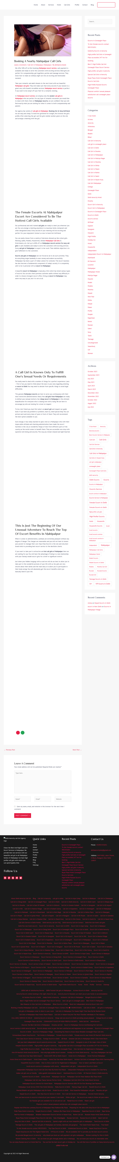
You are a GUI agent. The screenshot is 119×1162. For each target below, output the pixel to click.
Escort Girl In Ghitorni (100, 933)
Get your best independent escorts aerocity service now (37, 1042)
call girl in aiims (58, 898)
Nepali (90, 293)
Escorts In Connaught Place (97, 41)
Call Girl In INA (18, 909)
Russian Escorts (102, 571)
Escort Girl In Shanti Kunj (64, 950)
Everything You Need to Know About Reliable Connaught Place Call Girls (79, 1032)
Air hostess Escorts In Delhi (31, 997)
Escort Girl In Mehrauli (100, 940)
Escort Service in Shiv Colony (74, 981)
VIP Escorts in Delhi (57, 1132)
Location (91, 265)
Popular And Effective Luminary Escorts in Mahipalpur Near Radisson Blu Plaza (41, 1108)
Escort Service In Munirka (103, 971)
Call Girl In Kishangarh (86, 909)
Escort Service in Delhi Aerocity (29, 960)
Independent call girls (68, 1066)
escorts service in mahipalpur (98, 493)
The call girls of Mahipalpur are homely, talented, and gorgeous (56, 1125)
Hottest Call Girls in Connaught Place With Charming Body (94, 1059)
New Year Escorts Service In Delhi (48, 1094)
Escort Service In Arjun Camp (80, 954)
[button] (106, 4)
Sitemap (35, 865)
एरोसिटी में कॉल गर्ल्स (62, 1146)
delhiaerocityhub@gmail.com (101, 850)
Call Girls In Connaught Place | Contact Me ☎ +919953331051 (60, 1008)
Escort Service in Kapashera (104, 967)
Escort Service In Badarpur (101, 954)
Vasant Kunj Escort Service (98, 1128)
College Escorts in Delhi (104, 1018)
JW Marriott (92, 261)
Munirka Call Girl (102, 567)
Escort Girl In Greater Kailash (26, 936)
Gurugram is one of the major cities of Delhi (91, 1042)
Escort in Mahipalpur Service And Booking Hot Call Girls (83, 1025)
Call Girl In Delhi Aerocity (69, 902)
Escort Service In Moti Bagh (83, 971)
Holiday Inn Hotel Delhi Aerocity (78, 1052)
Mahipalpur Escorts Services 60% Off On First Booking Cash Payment (77, 1083)
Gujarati (90, 226)
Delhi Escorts (94, 480)
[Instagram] (13, 877)
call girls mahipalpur (95, 462)
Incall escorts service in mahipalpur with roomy (42, 1066)
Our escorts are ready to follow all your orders (93, 1097)
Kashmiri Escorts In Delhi (30, 1077)
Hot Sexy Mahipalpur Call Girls (101, 1052)
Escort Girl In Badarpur (98, 926)
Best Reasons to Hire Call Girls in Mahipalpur (36, 1004)
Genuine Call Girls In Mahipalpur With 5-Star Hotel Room (88, 1039)
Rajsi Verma (106, 1111)
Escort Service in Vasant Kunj (24, 985)
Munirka (90, 290)
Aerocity (90, 123)
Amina (90, 603)
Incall (108, 526)
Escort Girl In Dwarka (62, 933)
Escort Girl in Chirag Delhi (42, 929)
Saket (90, 328)
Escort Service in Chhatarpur (29, 957)
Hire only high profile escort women (53, 1052)
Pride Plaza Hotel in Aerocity (24, 1111)
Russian (90, 325)
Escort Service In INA (38, 967)
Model (90, 282)
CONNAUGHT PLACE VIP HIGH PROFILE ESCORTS (60, 1021)
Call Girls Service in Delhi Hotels (30, 923)
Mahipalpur (47, 65)
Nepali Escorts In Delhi (102, 603)
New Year (91, 297)
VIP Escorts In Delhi (103, 584)
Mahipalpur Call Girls (53, 241)
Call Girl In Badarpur (89, 898)
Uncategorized (93, 343)
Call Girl (92, 440)
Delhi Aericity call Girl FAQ (52, 923)
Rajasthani (91, 318)
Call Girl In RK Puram (78, 916)
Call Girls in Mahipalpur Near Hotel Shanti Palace (36, 1015)
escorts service (93, 219)
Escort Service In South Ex (95, 981)
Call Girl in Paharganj (102, 912)
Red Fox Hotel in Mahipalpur (37, 716)
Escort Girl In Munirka (44, 943)
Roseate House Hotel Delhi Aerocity (97, 1115)
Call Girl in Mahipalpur (103, 909)
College (90, 187)
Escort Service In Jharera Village (58, 967)
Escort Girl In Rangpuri (54, 947)
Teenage (91, 339)
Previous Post (9, 750)
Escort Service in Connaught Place (74, 957)
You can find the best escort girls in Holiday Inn (59, 1142)
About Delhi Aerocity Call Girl (21, 898)
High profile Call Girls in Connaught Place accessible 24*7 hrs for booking (99, 57)
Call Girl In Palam (93, 169)
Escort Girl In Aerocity (95, 205)
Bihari (90, 137)
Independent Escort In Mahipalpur (99, 254)
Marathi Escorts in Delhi (97, 1087)
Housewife (91, 247)
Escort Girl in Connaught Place (63, 929)
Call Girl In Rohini (93, 173)
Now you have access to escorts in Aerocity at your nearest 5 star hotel (39, 1097)
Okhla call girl (70, 1097)
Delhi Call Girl (84, 1021)
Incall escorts (93, 530)
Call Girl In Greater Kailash (70, 905)
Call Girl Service (94, 444)
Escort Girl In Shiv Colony (83, 950)
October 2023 (92, 371)
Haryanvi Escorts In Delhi (24, 1046)
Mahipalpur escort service (48, 68)
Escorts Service (96, 489)
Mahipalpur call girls (22, 86)
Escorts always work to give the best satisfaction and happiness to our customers (65, 1028)
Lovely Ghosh (45, 1077)
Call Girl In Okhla (93, 165)
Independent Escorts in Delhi (87, 1066)
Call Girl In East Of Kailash (36, 905)
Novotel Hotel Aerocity (96, 1094)
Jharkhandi (91, 258)
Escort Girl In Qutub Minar (20, 947)
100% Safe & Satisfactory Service (32, 990)
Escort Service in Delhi (96, 957)
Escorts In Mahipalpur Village (43, 1032)
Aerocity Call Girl (97, 990)
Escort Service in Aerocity (42, 954)
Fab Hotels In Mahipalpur (36, 648)
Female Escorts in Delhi (98, 507)
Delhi (89, 194)
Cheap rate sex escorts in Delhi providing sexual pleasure (74, 1018)
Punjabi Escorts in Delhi (44, 1111)
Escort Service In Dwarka (18, 964)
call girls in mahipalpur (105, 1008)
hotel (91, 521)
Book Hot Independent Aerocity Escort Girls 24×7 (86, 1004)
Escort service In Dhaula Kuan (95, 960)
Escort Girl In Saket (88, 947)
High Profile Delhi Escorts (67, 985)
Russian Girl (92, 575)
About (43, 5)
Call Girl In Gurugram (88, 905)
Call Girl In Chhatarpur (105, 898)
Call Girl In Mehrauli (21, 912)
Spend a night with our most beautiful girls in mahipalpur (72, 1121)
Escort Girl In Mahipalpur (96, 208)
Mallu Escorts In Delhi (62, 1087)
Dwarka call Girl (57, 1025)
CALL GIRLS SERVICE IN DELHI (22, 1018)
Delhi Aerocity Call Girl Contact (72, 923)
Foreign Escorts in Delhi (51, 1039)
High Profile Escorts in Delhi (30, 1049)
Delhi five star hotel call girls (95, 923)
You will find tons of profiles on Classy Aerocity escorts (95, 1142)
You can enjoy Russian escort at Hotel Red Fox (25, 1142)
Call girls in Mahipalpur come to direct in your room (36, 1011)
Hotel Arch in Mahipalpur (77, 1056)
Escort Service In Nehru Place (22, 974)
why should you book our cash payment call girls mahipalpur (63, 1135)
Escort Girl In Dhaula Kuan (44, 933)
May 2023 (91, 382)
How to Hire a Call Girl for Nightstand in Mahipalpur (59, 1063)
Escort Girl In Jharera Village (97, 936)
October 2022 (92, 400)
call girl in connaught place (97, 144)
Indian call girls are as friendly (26, 1073)
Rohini (90, 321)
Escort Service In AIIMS (60, 954)
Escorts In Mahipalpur (96, 484)
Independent (92, 251)
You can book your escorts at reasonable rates (92, 1139)
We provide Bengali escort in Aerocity (28, 1135)
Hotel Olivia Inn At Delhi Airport (21, 1059)
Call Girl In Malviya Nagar (96, 158)
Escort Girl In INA (80, 936)
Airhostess (91, 126)
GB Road (90, 222)
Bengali (90, 130)
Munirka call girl (101, 1090)
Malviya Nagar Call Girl (79, 1087)
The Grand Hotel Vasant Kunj (89, 1125)
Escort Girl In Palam (98, 943)
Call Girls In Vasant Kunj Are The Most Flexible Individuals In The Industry (79, 1015)
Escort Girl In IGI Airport (64, 936)
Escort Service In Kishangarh (21, 971)
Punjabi (90, 314)
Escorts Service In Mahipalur (98, 498)
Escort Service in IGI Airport (19, 967)
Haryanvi (91, 233)
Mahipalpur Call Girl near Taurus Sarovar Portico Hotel (43, 1080)
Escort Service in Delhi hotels (73, 960)
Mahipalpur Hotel (94, 272)
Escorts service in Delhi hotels (46, 985)
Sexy (89, 332)
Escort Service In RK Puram (41, 978)
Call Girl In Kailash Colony (52, 909)
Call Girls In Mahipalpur (98, 453)
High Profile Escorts (96, 516)
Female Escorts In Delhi (64, 1035)
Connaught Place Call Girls (97, 471)
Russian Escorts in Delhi (88, 1118)
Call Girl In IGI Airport (104, 905)
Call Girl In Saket (93, 176)
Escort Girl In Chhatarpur (23, 929)
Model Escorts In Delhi (96, 562)
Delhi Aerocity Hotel (95, 197)
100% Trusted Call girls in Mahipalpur (58, 990)
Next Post (77, 750)
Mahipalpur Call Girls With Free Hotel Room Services (81, 1080)
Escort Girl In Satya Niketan (24, 950)
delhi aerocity (93, 475)
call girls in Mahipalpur (40, 111)
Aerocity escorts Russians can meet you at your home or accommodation (82, 994)
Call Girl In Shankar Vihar (38, 919)
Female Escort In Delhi (98, 502)
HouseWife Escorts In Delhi (30, 1063)
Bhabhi (90, 134)
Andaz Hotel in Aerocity (51, 997)
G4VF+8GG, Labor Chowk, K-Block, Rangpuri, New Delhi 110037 (102, 857)
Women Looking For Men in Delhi (97, 1135)
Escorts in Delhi (93, 215)
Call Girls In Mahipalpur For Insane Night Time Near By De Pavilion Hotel (80, 1011)
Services (51, 5)
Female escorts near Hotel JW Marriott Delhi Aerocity (93, 1035)
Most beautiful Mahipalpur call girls (82, 1090)
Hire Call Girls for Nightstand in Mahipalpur (88, 1049)
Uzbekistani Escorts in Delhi (77, 1128)
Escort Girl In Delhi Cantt (24, 933)
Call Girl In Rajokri (48, 916)
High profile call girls (95, 512)
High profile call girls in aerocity (99, 71)
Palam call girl (89, 1101)
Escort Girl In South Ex (101, 950)
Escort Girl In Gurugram (46, 936)
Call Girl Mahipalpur (94, 183)
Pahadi (90, 304)
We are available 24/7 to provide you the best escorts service (87, 1132)
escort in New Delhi (94, 607)
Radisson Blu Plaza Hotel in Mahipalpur (40, 693)
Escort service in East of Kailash (39, 964)
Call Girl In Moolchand (37, 912)
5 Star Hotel (93, 426)
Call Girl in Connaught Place (37, 902)
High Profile (92, 236)
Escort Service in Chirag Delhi (51, 957)
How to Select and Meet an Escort (91, 1063)
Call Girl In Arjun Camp (72, 898)
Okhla (90, 300)
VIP (89, 350)
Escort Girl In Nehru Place (63, 943)
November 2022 (93, 396)
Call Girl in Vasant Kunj (105, 919)
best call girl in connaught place (73, 1001)
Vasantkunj (91, 346)
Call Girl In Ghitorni (52, 905)
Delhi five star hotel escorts (27, 926)
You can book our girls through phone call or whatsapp (56, 1139)
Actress (90, 119)
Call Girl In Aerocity (94, 141)
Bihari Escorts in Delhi (60, 1004)
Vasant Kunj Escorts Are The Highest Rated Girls (32, 1132)
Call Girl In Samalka (106, 916)
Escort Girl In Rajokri (38, 947)
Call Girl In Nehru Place (86, 912)
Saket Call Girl (103, 1118)
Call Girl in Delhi (54, 902)
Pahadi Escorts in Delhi (75, 1101)
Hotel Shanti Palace (34, 671)
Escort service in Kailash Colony (82, 967)
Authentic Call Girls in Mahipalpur (72, 997)
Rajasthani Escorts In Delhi (91, 1111)
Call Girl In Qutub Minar (32, 916)
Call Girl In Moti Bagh (54, 912)
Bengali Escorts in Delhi (93, 997)
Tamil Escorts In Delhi (101, 1121)
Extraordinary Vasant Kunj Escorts (24, 1035)
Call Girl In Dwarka (94, 151)
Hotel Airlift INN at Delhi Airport (55, 1056)
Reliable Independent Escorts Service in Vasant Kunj (53, 1115)
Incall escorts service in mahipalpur (96, 539)
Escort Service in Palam (63, 974)
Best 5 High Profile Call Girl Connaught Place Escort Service (40, 1001)
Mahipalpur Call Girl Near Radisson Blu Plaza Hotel (84, 1077)
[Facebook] (5, 877)
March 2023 (92, 389)
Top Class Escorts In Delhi (57, 1128)
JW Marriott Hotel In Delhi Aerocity (96, 1073)
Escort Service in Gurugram (105, 964)
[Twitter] (9, 877)
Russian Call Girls (72, 1118)
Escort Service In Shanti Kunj (53, 981)
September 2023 (93, 375)
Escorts (106, 480)
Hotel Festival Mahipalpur (96, 1056)
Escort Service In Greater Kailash (83, 964)
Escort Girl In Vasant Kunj (22, 954)
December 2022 (93, 393)
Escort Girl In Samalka (104, 947)
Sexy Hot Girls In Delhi (22, 1121)
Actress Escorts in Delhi (81, 990)
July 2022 (91, 407)
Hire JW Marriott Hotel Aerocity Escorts (25, 1052)
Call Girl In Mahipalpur (35, 65)
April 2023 (91, 386)
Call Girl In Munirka (94, 162)
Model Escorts (93, 558)
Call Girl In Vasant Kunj (95, 180)
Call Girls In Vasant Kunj (96, 458)
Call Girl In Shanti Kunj (55, 919)
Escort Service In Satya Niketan (100, 978)
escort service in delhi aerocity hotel (22, 1028)
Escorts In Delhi (25, 1032)
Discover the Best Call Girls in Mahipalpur (36, 1025)
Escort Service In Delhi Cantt (51, 960)
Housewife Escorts (95, 526)
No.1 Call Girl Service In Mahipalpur (74, 1094)
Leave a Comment (20, 65)
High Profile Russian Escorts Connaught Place (56, 1049)
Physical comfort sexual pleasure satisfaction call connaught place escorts (99, 94)
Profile (77, 5)
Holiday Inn (91, 240)
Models (90, 286)
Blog (92, 5)
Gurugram (91, 229)
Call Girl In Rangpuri (62, 916)
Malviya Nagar (92, 275)
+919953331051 (101, 845)
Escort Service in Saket (60, 978)
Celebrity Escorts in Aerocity (97, 51)
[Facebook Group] (20, 877)
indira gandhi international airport (50, 1073)
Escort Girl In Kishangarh (63, 940)
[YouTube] (16, 877)
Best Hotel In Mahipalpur (95, 1001)
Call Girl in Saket (92, 916)
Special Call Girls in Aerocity (97, 74)
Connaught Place (93, 190)
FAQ (34, 862)
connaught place (94, 466)
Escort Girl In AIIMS (62, 926)
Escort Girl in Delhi (81, 929)
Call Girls (67, 5)
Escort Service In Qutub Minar (83, 974)
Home (36, 5)
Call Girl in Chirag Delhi (18, 902)
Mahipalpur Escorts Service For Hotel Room (37, 1083)
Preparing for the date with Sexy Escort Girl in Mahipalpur (89, 1108)
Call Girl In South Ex (89, 919)
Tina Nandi (104, 1125)
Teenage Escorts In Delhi (97, 579)
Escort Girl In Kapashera (45, 940)
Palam (90, 307)
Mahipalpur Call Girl (58, 1077)
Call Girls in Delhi (89, 1008)
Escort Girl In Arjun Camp (79, 926)
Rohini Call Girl (78, 1115)
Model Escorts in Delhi (60, 1090)
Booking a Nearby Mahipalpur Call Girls (24, 1008)
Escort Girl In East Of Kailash (81, 933)
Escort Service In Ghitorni (61, 964)
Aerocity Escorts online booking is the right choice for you (36, 994)
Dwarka (90, 201)
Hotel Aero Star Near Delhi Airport (30, 1056)
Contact (85, 5)
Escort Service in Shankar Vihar (30, 981)
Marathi (90, 279)
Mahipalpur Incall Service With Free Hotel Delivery (35, 1087)
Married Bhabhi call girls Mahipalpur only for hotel (33, 1090)
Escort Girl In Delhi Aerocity (99, 929)
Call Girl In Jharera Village (33, 909)
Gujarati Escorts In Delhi (66, 1042)
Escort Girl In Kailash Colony (25, 940)
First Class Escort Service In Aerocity (28, 1039)
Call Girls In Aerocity (96, 449)
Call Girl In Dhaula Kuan (105, 902)
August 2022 (92, 403)
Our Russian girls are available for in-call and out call (47, 1101)
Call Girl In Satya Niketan (19, 919)
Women (90, 353)
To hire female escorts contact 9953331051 (32, 1128)
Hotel (59, 5)
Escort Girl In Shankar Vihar (44, 950)
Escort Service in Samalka (79, 978)
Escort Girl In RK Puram (72, 947)
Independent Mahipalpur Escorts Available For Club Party (87, 1070)
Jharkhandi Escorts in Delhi (72, 1073)
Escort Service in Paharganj (43, 974)
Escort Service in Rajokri (103, 974)
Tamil (89, 336)
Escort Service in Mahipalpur (42, 971)
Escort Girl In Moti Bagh (27, 943)
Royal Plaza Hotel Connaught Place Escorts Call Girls (34, 1118)
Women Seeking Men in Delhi (26, 1139)
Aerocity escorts (94, 431)
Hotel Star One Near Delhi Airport (61, 1059)
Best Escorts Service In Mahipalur (99, 435)
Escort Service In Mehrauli (63, 971)
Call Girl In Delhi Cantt (88, 902)
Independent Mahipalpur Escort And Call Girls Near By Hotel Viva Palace (41, 1070)
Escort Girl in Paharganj (81, 943)
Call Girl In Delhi (93, 148)
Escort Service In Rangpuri (21, 978)
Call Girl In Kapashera (70, 909)
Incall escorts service (95, 534)
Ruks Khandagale (59, 1118)
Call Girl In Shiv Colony (73, 919)
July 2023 (91, 379)
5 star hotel (92, 116)
